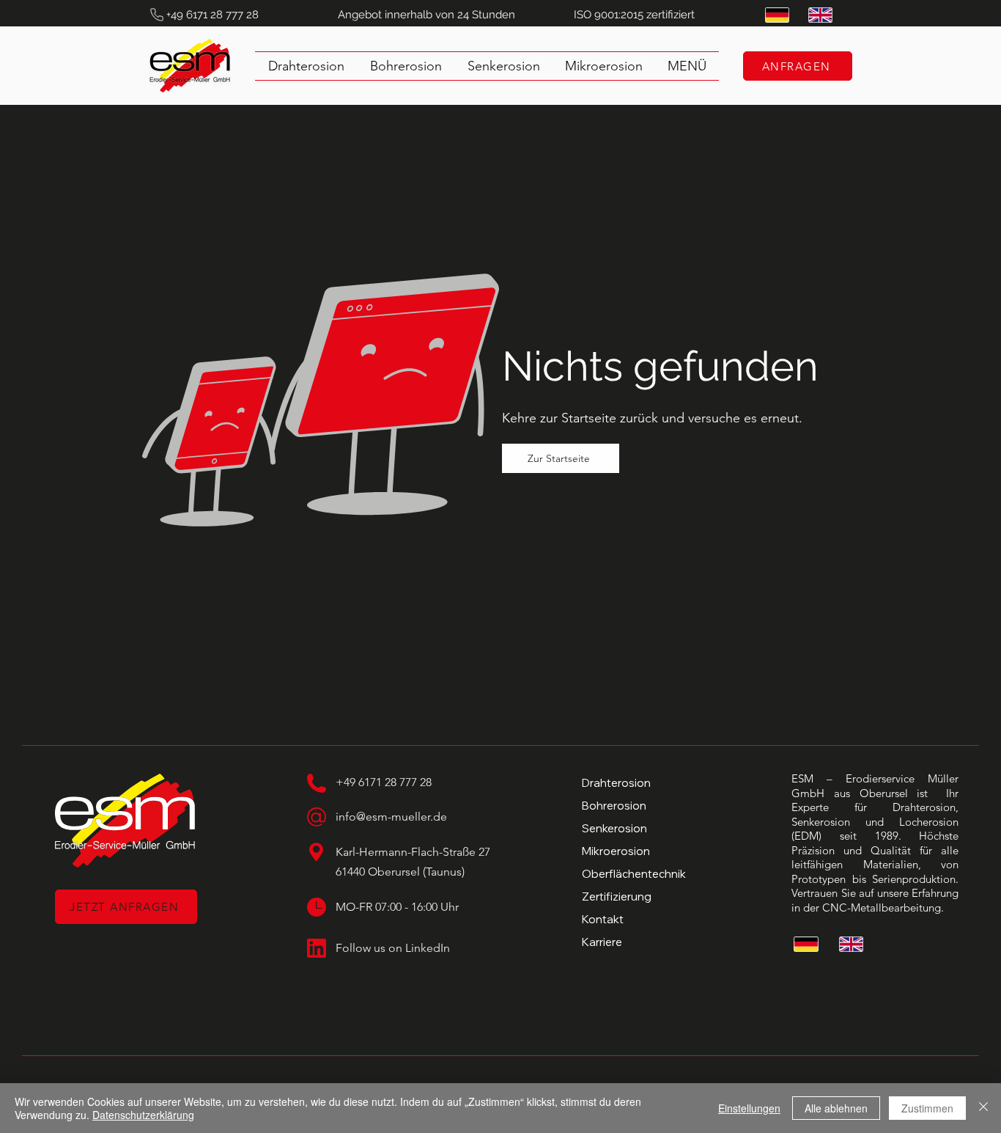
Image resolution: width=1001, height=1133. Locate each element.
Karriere (602, 942)
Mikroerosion (616, 851)
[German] (776, 14)
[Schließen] (983, 1108)
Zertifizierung (616, 896)
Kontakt (603, 919)
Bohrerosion (614, 806)
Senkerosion (614, 828)
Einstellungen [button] (749, 1108)
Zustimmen (927, 1108)
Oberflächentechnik (634, 874)
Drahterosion (616, 783)
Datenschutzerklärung (143, 1114)
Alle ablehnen (836, 1108)
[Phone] (157, 14)
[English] (819, 14)
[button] (687, 66)
